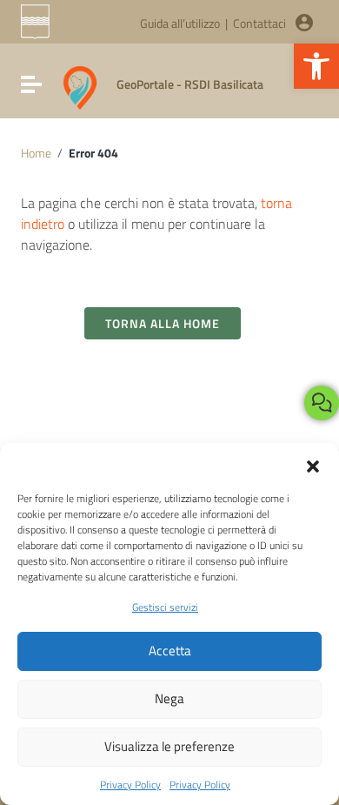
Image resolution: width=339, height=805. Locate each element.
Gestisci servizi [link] (165, 607)
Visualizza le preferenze (169, 746)
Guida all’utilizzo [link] (180, 23)
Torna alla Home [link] (162, 323)
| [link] (226, 23)
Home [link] (36, 153)
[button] (313, 464)
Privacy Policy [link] (130, 784)
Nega (169, 698)
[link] (316, 66)
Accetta (170, 651)
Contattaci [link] (259, 23)
